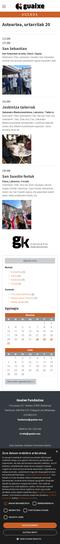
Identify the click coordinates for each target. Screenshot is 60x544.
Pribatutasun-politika (28, 498)
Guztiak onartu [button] (30, 525)
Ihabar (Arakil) (18, 302)
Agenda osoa (30, 260)
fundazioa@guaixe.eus (30, 419)
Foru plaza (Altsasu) (21, 294)
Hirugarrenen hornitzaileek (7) (38, 475)
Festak (14, 283)
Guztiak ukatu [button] (30, 532)
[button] (30, 539)
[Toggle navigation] (4, 6)
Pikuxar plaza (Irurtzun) (22, 298)
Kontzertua (16, 272)
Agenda (30, 14)
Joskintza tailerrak (18, 107)
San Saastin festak (18, 176)
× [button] (57, 452)
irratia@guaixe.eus (30, 433)
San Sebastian (14, 48)
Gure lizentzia (16, 445)
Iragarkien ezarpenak (47, 492)
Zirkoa (14, 276)
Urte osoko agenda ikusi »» (20, 381)
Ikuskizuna (16, 279)
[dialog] (30, 496)
